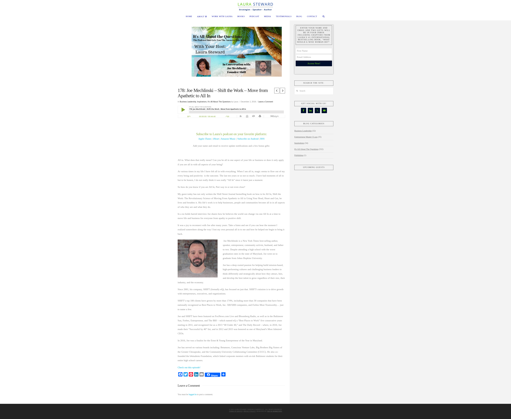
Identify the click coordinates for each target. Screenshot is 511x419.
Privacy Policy (250, 411)
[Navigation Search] (324, 16)
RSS (262, 138)
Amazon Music (228, 138)
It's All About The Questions (219, 102)
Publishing (298, 155)
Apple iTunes (204, 138)
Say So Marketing (274, 411)
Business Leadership (188, 102)
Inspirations (202, 102)
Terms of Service (236, 411)
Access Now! (313, 63)
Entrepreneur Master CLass (305, 137)
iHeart (216, 138)
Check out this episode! (189, 367)
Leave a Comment (265, 102)
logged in (193, 394)
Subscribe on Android (247, 138)
